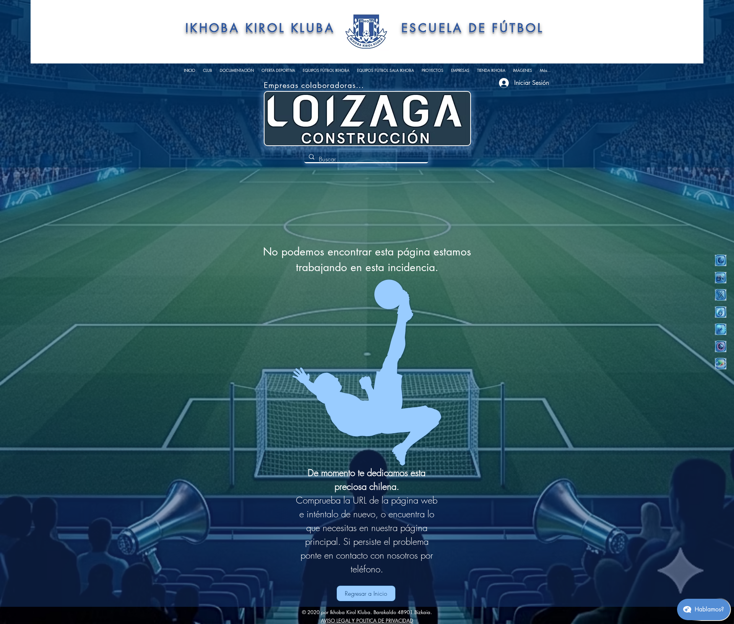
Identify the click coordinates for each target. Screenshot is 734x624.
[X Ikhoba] (720, 295)
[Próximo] (452, 118)
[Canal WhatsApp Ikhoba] (720, 329)
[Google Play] (720, 363)
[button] (207, 70)
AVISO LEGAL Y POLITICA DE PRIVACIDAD (367, 620)
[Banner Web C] (396, 129)
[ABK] (358, 129)
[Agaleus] (329, 129)
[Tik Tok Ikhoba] (720, 312)
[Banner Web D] (405, 129)
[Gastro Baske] (348, 129)
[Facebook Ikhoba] (720, 260)
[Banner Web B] (386, 129)
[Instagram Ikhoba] (720, 277)
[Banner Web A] (377, 129)
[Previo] (282, 118)
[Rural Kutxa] (367, 129)
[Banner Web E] (415, 129)
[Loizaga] (339, 129)
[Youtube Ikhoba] (720, 346)
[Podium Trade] (319, 129)
